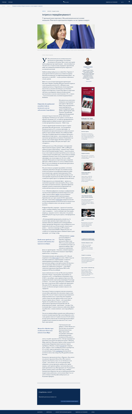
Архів (93, 412)
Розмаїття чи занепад (86, 255)
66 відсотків (55, 258)
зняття (57, 194)
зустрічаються (59, 351)
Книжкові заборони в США (87, 242)
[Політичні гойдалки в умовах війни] (88, 213)
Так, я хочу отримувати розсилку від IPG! (69, 401)
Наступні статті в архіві (88, 231)
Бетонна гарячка (85, 131)
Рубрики (4, 2)
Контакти (39, 412)
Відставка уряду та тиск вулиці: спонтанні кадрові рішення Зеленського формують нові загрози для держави (87, 224)
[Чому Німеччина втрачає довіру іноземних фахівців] (88, 190)
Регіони (10, 2)
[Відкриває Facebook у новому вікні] (86, 11)
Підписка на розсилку (82, 412)
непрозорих (59, 200)
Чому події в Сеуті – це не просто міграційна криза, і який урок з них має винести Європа (88, 157)
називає (72, 236)
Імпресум (49, 412)
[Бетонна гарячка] (88, 126)
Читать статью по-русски (47, 55)
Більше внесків (88, 81)
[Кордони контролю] (88, 148)
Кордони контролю (85, 153)
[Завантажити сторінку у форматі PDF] (79, 382)
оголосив (62, 346)
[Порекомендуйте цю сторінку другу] (88, 11)
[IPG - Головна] (66, 2)
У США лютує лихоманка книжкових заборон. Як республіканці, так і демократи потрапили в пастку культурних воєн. (87, 247)
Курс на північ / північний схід (87, 267)
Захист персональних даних (63, 412)
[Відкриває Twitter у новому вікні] (83, 11)
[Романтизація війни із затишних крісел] (88, 167)
